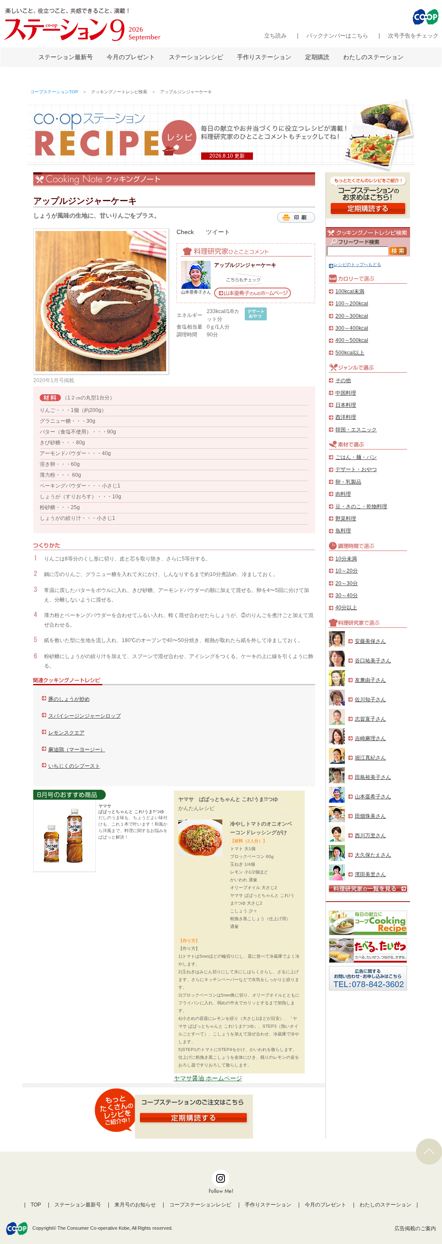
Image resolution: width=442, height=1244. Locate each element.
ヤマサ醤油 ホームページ (208, 1078)
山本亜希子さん (373, 797)
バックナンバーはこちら (337, 35)
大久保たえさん (373, 855)
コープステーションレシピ (200, 1205)
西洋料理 (345, 417)
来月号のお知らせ (135, 1205)
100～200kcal (351, 304)
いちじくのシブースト (74, 766)
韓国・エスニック (356, 430)
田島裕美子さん (373, 777)
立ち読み (275, 35)
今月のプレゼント (131, 57)
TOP (36, 1205)
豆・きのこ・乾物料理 (361, 506)
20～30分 (346, 583)
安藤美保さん (370, 641)
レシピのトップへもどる (357, 264)
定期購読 (317, 57)
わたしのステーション (373, 57)
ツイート (218, 231)
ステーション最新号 (65, 57)
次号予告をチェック (413, 35)
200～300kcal (351, 316)
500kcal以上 (349, 353)
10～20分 (346, 571)
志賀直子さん (370, 719)
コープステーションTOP (54, 91)
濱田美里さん (370, 874)
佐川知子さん (370, 699)
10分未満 (346, 559)
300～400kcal (351, 328)
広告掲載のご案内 (415, 1228)
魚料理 (343, 531)
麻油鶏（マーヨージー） (76, 750)
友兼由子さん (370, 680)
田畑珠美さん (370, 816)
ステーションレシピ (196, 57)
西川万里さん (370, 835)
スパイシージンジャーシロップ (84, 716)
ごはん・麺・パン (356, 457)
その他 (343, 380)
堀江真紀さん (370, 758)
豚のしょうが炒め (69, 699)
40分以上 (346, 608)
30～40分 (346, 595)
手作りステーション (264, 57)
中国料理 (345, 393)
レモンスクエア (66, 733)
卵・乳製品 (348, 482)
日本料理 (345, 405)
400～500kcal (351, 340)
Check (185, 231)
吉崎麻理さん (370, 738)
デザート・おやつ (356, 469)
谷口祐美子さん (373, 661)
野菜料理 (345, 519)
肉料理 (343, 494)
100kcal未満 (349, 291)
